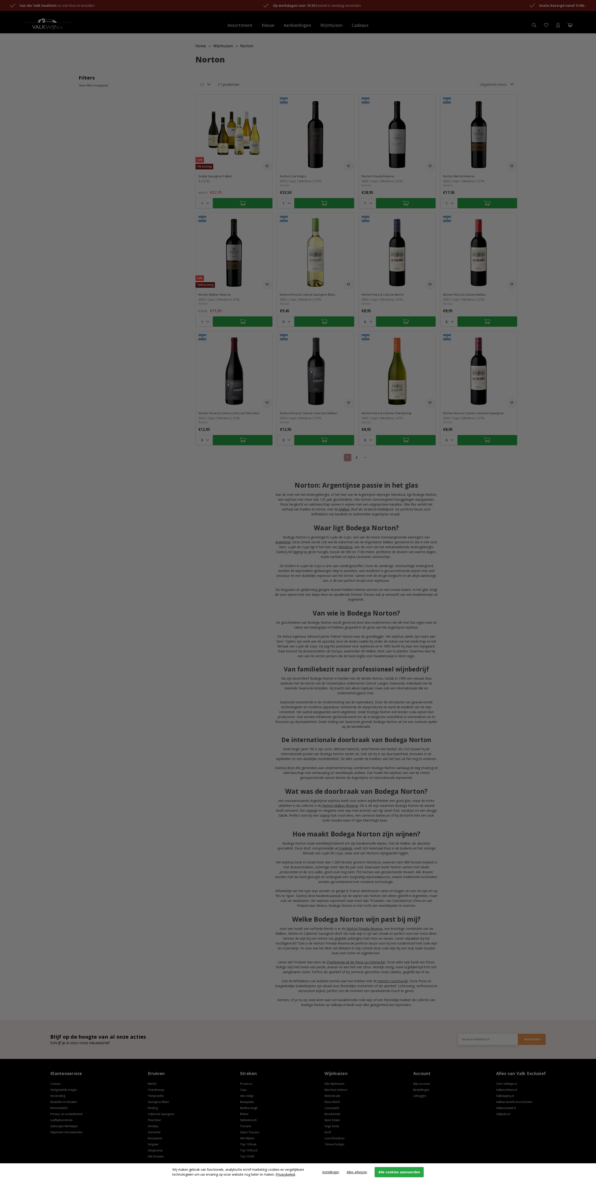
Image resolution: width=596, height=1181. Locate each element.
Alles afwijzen (357, 1172)
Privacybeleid (285, 1174)
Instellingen (330, 1172)
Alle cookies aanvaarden (399, 1172)
